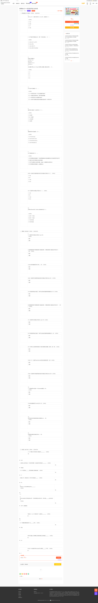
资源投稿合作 (20, 597)
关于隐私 (19, 594)
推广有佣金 (60, 10)
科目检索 (35, 3)
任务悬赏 (29, 3)
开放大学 (21, 10)
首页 (13, 3)
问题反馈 (29, 10)
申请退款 (60, 559)
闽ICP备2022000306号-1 (41, 600)
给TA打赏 (58, 564)
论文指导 (96, 593)
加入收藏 (72, 27)
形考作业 (17, 3)
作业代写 (96, 590)
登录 (41, 578)
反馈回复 (33, 10)
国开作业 (22, 3)
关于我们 (19, 591)
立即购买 (58, 557)
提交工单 (35, 591)
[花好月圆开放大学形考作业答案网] (5, 3)
